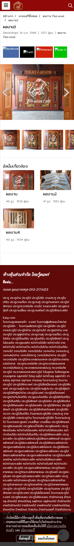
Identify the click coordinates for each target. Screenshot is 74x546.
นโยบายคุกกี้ (28, 530)
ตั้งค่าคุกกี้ (24, 538)
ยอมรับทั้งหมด (46, 538)
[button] (69, 5)
